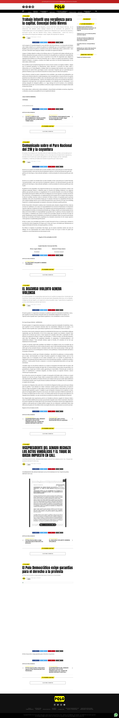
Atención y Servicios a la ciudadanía (61, 12)
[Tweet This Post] (43, 42)
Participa (52, 12)
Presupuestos (46, 709)
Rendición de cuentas (87, 12)
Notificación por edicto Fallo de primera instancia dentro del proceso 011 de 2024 (86, 49)
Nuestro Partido (35, 12)
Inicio (29, 12)
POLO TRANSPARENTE (29, 709)
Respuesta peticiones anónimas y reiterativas (86, 709)
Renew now (62, 1)
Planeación (61, 709)
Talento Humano (54, 709)
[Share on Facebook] (35, 42)
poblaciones (72, 12)
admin (29, 38)
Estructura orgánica (38, 709)
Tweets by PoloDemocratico (84, 57)
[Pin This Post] (51, 42)
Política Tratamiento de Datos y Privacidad (72, 709)
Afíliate (80, 12)
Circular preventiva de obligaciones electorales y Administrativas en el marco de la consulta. (85, 39)
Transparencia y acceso (44, 12)
